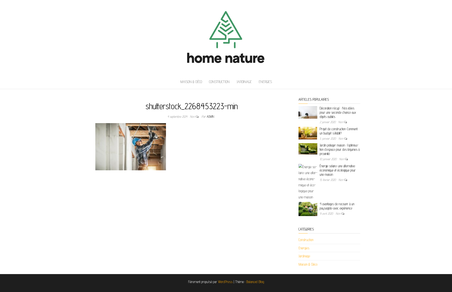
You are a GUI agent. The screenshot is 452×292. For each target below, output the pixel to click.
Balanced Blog (255, 281)
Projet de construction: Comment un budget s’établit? (339, 131)
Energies (265, 81)
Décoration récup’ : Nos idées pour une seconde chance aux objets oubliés (338, 112)
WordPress (225, 281)
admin (210, 116)
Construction (219, 81)
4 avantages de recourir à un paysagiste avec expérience (337, 206)
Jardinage (244, 81)
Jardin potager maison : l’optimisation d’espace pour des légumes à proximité (340, 149)
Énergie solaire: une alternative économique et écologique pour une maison (338, 170)
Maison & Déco (191, 81)
